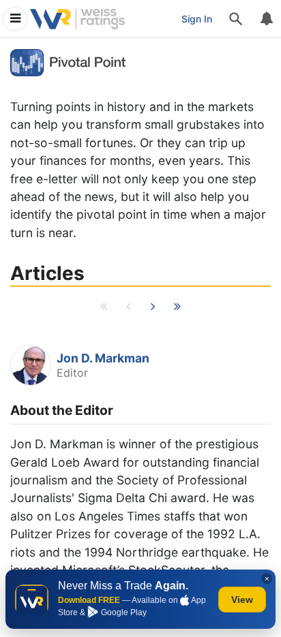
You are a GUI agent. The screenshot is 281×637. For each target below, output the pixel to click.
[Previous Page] (128, 310)
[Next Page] (152, 310)
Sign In (196, 19)
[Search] (236, 19)
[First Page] (103, 310)
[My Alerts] (266, 19)
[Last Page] (177, 310)
